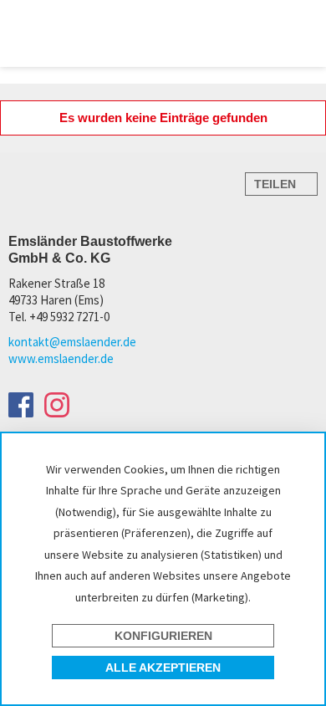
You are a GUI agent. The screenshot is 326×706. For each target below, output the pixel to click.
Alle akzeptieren (163, 667)
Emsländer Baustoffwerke (63, 32)
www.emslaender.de (61, 358)
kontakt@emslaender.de (72, 342)
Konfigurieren (163, 635)
